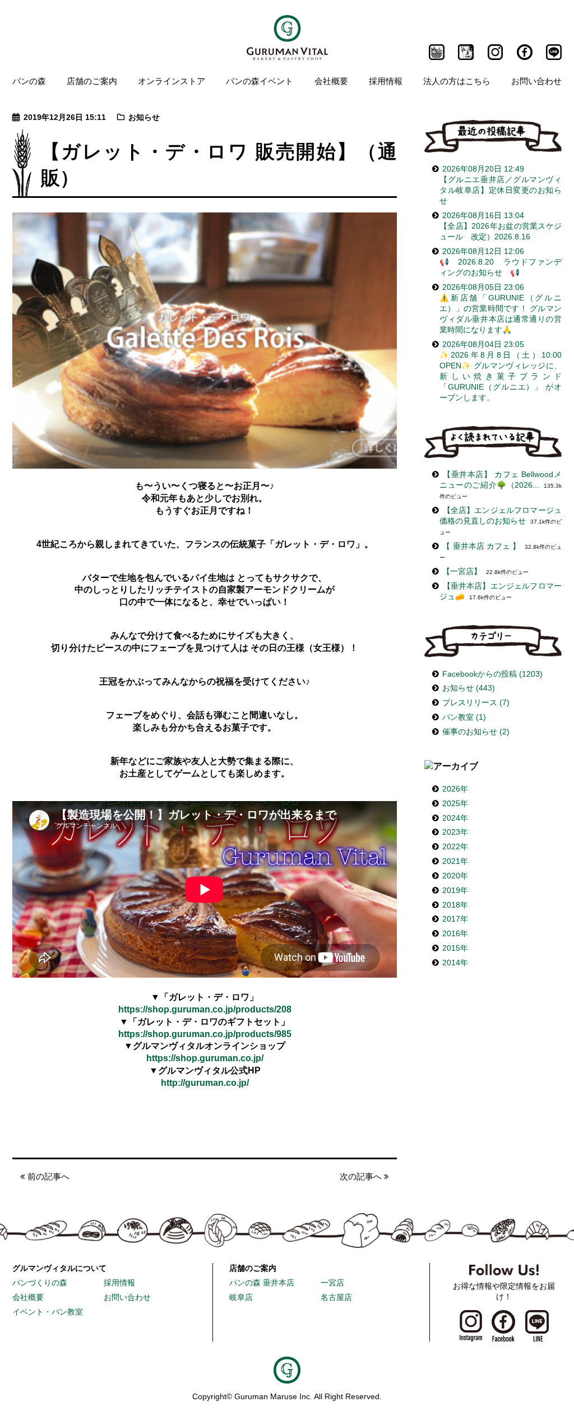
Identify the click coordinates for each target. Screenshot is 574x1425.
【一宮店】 (462, 571)
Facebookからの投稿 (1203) (492, 674)
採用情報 (385, 80)
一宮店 (332, 1283)
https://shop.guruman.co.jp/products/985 (204, 1034)
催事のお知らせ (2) (476, 732)
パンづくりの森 (39, 1283)
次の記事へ (362, 1176)
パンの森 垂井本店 (261, 1283)
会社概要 (331, 80)
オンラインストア (171, 80)
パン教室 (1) (464, 717)
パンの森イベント (259, 80)
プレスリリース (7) (476, 702)
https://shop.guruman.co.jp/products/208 (204, 1009)
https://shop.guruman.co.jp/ (204, 1058)
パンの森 (29, 80)
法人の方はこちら (456, 80)
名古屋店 (336, 1297)
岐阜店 (241, 1297)
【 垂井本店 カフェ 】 (481, 546)
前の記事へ (47, 1176)
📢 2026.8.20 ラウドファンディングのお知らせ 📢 (500, 262)
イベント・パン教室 (47, 1312)
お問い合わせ (536, 80)
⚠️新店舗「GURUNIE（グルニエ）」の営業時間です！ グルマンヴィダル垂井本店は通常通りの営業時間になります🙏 (500, 308)
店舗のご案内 (92, 80)
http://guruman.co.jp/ (205, 1083)
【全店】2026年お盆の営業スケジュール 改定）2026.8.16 (500, 226)
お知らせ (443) (468, 688)
